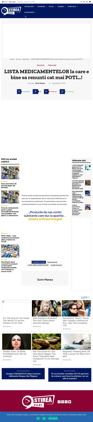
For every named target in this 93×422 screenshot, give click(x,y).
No (44, 418)
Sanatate (25, 59)
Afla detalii (53, 418)
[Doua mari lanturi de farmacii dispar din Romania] (10, 172)
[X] (86, 1)
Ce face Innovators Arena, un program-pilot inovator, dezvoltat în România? (77, 209)
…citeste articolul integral (47, 217)
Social (18, 59)
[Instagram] (84, 1)
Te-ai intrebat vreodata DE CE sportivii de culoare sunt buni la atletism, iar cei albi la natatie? (70, 376)
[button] (26, 17)
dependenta (52, 262)
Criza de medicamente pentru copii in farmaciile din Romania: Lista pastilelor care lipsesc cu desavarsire (10, 211)
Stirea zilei (52, 65)
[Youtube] (89, 1)
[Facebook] (81, 1)
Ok (38, 418)
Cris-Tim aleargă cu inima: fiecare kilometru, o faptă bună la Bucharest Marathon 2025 (78, 184)
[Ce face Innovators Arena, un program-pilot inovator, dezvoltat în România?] (88, 207)
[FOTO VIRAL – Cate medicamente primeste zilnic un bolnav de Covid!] (10, 224)
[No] (90, 417)
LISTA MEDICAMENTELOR (38, 265)
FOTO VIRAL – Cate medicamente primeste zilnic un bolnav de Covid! (10, 239)
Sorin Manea (40, 83)
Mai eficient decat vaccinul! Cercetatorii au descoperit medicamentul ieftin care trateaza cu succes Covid (9, 266)
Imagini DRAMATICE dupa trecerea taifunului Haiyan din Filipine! (23, 375)
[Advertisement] (46, 41)
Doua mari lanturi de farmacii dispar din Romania (9, 185)
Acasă (12, 59)
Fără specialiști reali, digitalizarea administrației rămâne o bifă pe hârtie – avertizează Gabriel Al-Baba (77, 196)
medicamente (56, 265)
